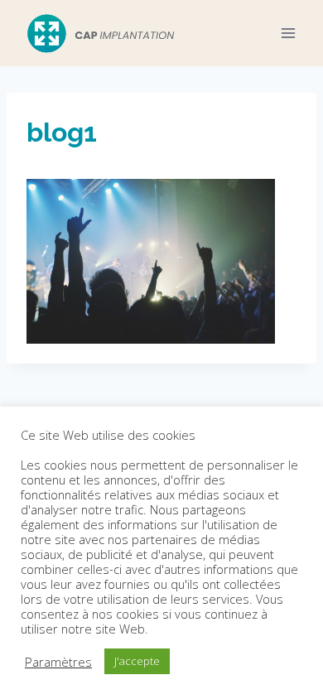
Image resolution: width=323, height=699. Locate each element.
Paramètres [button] (58, 661)
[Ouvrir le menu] (287, 33)
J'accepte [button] (137, 660)
